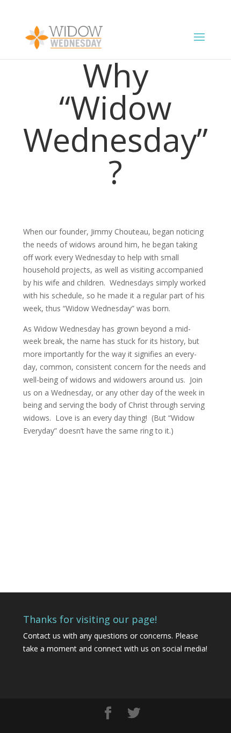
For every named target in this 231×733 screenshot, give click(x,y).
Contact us (42, 636)
